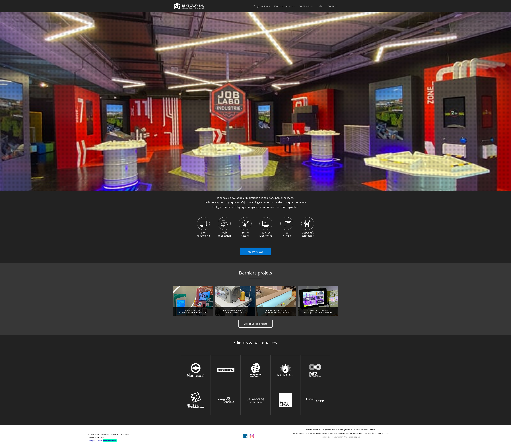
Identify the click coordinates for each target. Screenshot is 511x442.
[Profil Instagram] (251, 436)
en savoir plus (354, 437)
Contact (332, 6)
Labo (320, 6)
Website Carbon (109, 440)
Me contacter (255, 251)
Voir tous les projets (255, 323)
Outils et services (284, 6)
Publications (306, 6)
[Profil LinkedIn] (245, 436)
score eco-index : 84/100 (97, 437)
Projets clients (261, 6)
